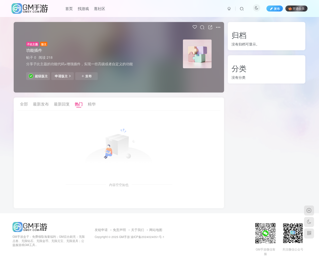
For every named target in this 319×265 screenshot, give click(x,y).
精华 (92, 104)
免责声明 (119, 229)
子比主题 (32, 44)
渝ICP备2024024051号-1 (147, 237)
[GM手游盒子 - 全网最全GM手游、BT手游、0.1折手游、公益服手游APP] (29, 226)
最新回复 (62, 104)
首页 (69, 8)
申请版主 (61, 76)
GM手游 (124, 237)
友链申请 (101, 229)
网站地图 (155, 229)
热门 (79, 104)
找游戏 (83, 8)
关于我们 (137, 229)
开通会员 (299, 8)
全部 (24, 104)
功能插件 (34, 50)
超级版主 (41, 76)
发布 (88, 76)
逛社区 (99, 8)
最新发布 (41, 104)
